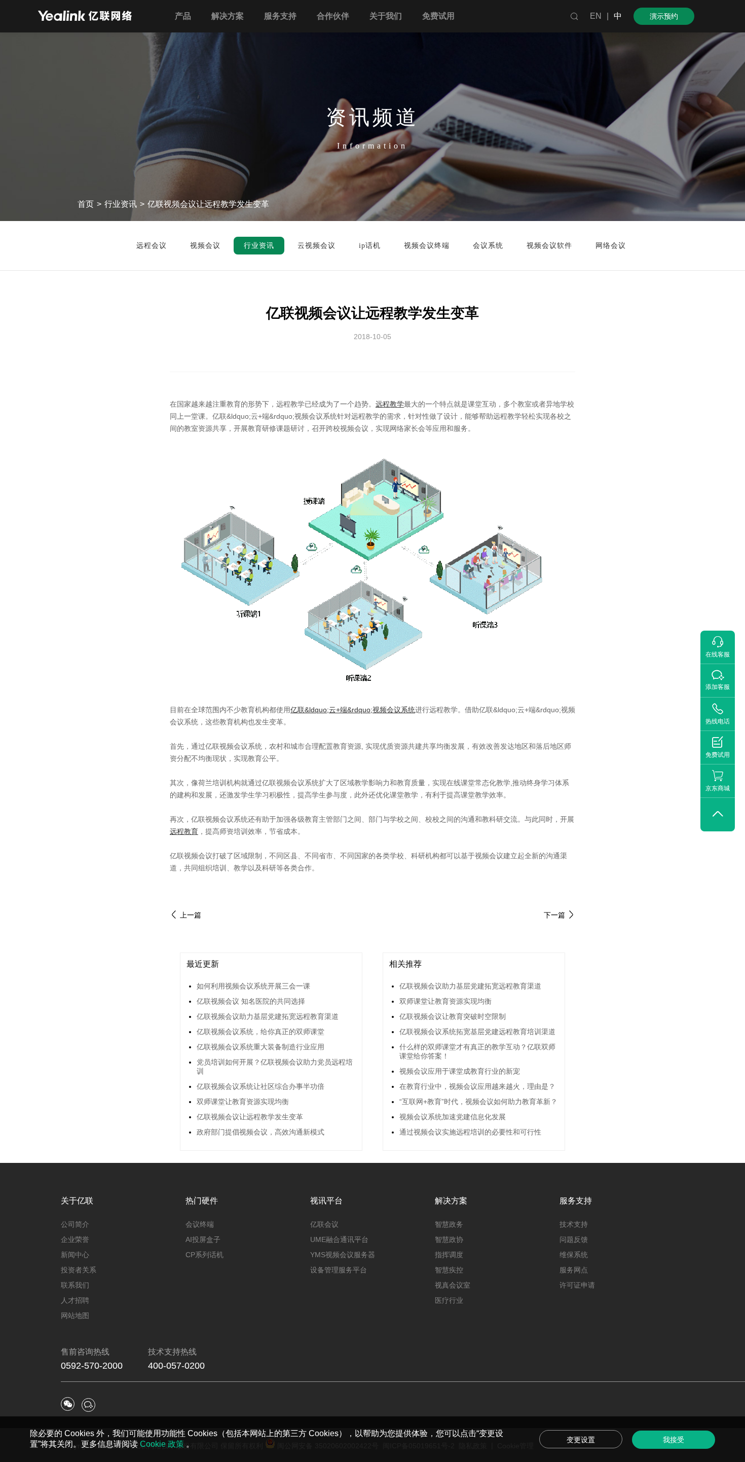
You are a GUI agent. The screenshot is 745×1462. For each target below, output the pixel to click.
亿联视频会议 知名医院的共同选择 (251, 1001)
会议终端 (199, 1224)
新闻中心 (75, 1255)
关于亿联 (77, 1200)
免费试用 (438, 16)
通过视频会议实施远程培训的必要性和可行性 (470, 1132)
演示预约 (664, 16)
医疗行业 (449, 1300)
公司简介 (75, 1224)
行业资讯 (120, 204)
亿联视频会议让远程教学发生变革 (250, 1117)
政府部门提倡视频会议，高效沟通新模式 (260, 1132)
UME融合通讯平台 (339, 1239)
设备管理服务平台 (338, 1270)
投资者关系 (78, 1270)
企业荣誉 (75, 1239)
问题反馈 (574, 1239)
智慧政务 (449, 1224)
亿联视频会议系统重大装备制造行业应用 (260, 1047)
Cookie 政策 (163, 1444)
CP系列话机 (204, 1255)
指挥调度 (449, 1255)
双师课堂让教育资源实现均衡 (243, 1102)
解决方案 (451, 1200)
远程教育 (184, 831)
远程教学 (390, 404)
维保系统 (574, 1255)
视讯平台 (326, 1200)
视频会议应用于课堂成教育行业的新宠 (459, 1071)
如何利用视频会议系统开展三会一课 (253, 986)
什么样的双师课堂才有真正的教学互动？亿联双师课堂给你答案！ (477, 1051)
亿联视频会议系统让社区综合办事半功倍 (260, 1086)
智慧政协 (449, 1239)
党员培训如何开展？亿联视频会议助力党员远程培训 (275, 1066)
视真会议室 (452, 1285)
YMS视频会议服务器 (342, 1255)
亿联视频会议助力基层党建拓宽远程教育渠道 (268, 1016)
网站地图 (75, 1315)
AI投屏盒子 (202, 1239)
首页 (86, 204)
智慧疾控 (449, 1270)
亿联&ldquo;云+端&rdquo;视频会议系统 (352, 710)
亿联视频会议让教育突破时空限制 (452, 1016)
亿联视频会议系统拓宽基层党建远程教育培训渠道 (477, 1032)
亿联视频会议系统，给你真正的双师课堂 (260, 1032)
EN (596, 16)
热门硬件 (201, 1200)
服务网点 (574, 1270)
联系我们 (75, 1285)
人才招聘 (75, 1300)
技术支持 (574, 1224)
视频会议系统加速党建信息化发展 (452, 1117)
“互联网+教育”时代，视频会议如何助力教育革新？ (478, 1102)
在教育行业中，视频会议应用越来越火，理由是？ (477, 1086)
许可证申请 (577, 1285)
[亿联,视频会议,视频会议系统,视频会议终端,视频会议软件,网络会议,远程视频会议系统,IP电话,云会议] (85, 17)
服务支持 (576, 1200)
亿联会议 (324, 1224)
